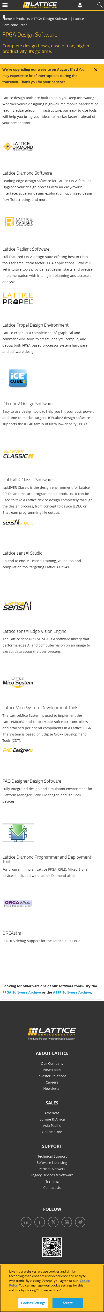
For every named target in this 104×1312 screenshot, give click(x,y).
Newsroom (52, 1069)
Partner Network (52, 1168)
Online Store (52, 1131)
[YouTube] (65, 1222)
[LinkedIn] (25, 1222)
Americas (52, 1113)
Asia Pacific (52, 1125)
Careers (52, 1082)
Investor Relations (52, 1076)
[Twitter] (52, 1222)
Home (7, 18)
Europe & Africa (52, 1119)
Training (52, 1181)
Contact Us (52, 1187)
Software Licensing (52, 1162)
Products (23, 18)
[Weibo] (79, 1222)
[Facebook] (38, 1222)
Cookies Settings (33, 1303)
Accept (68, 1303)
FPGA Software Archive (21, 992)
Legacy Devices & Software (52, 1175)
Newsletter (52, 1088)
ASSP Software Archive (72, 992)
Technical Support (52, 1156)
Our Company (52, 1063)
